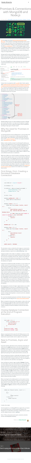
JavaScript (9, 138)
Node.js (14, 140)
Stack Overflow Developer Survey (19, 40)
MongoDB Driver (7, 140)
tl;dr (2, 40)
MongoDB (10, 19)
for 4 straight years (8, 46)
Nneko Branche (22, 420)
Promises (20, 19)
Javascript (15, 19)
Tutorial (28, 19)
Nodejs (24, 19)
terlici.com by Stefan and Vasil (23, 298)
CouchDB (17, 83)
